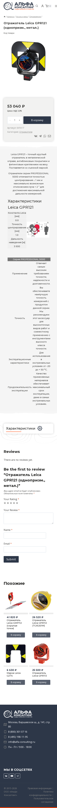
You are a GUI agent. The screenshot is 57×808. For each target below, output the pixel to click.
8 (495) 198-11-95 (18, 737)
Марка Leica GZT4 (14, 674)
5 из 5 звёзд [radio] (17, 503)
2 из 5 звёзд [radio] (8, 503)
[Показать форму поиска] (37, 6)
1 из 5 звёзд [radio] (5, 503)
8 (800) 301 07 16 (17, 731)
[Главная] (4, 16)
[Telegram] (17, 776)
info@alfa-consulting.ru (21, 742)
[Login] (42, 6)
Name (8, 530)
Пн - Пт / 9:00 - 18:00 (20, 747)
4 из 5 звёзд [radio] (14, 503)
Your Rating (11, 499)
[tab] (28, 81)
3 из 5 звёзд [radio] (11, 503)
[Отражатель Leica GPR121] (28, 61)
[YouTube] (11, 776)
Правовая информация (40, 788)
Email (8, 543)
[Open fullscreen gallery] (49, 81)
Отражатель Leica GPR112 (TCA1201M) (39, 623)
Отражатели (25, 131)
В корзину (37, 120)
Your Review (12, 510)
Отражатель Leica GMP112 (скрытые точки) (14, 624)
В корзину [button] (16, 634)
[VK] (6, 776)
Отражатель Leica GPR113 (39, 674)
